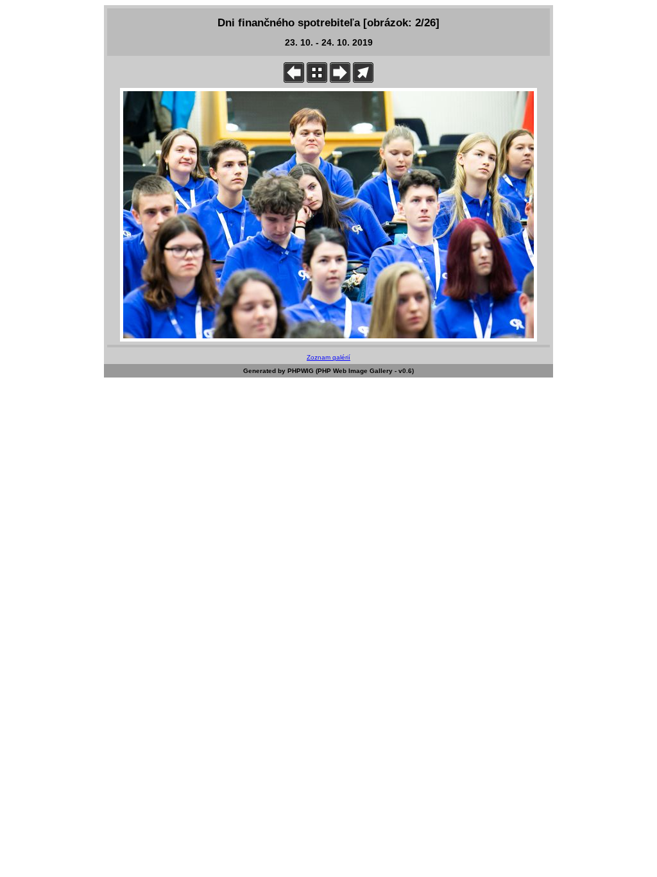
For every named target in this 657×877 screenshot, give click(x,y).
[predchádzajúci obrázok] (294, 80)
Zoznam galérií (328, 357)
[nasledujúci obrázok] (340, 80)
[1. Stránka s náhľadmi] (317, 80)
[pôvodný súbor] (363, 80)
